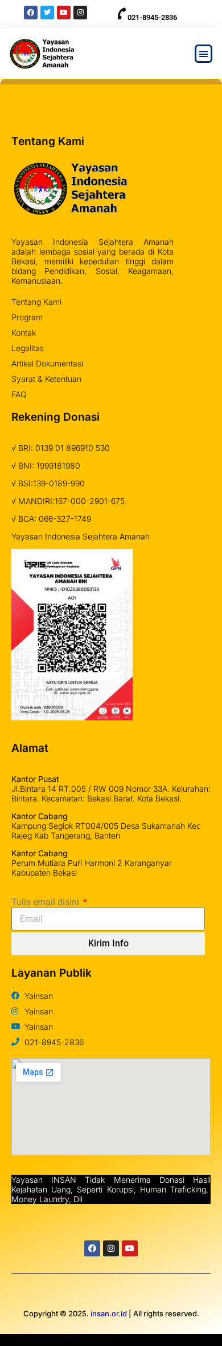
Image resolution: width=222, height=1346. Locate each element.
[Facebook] (92, 1248)
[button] (204, 54)
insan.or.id (109, 1313)
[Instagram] (111, 1248)
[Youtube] (130, 1248)
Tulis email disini (46, 902)
